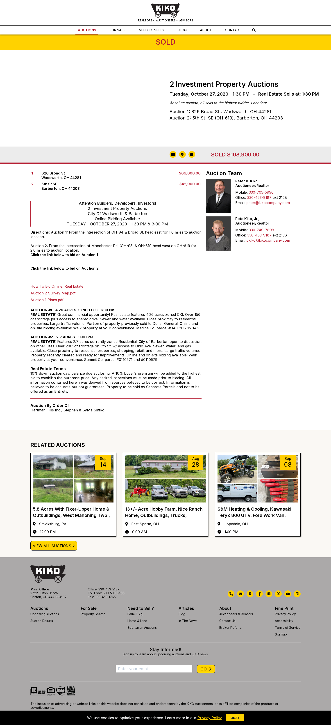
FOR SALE (117, 30)
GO (204, 669)
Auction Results (41, 621)
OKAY (235, 718)
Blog (182, 614)
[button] (254, 30)
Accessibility (284, 621)
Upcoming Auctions (44, 614)
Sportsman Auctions (142, 627)
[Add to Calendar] (191, 154)
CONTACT (233, 30)
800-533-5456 (114, 593)
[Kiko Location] (250, 593)
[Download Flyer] (173, 154)
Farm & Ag (135, 614)
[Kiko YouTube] (287, 593)
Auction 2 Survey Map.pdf (53, 293)
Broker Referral (230, 627)
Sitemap (281, 634)
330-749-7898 (261, 230)
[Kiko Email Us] (240, 593)
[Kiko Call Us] (231, 593)
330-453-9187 (259, 197)
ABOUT (206, 30)
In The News (188, 621)
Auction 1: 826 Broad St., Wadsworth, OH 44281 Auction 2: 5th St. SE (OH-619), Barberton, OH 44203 (226, 115)
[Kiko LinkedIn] (268, 593)
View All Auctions (52, 546)
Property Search (93, 614)
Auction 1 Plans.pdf (46, 300)
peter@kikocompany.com (268, 202)
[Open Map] (182, 154)
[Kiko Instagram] (297, 593)
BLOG (182, 30)
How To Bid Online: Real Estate (56, 286)
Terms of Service (288, 627)
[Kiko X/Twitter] (278, 593)
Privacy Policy (285, 614)
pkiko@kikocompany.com (268, 240)
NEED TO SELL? (151, 30)
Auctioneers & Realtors (236, 614)
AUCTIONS (87, 30)
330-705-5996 (261, 192)
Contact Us (227, 621)
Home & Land (137, 621)
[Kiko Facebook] (259, 593)
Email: (240, 202)
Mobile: (241, 192)
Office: (240, 197)
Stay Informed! (165, 649)
